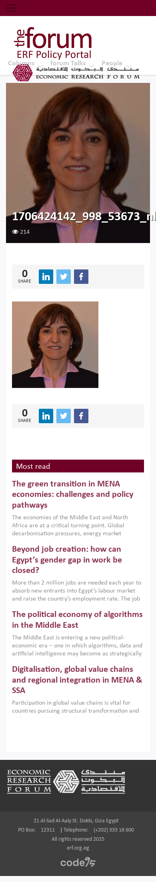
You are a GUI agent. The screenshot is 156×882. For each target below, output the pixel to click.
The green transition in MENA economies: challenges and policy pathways (72, 495)
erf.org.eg (78, 848)
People (112, 63)
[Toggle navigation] (11, 8)
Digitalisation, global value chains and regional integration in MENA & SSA (77, 680)
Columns (21, 63)
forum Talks (68, 63)
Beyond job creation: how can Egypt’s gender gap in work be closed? (67, 560)
